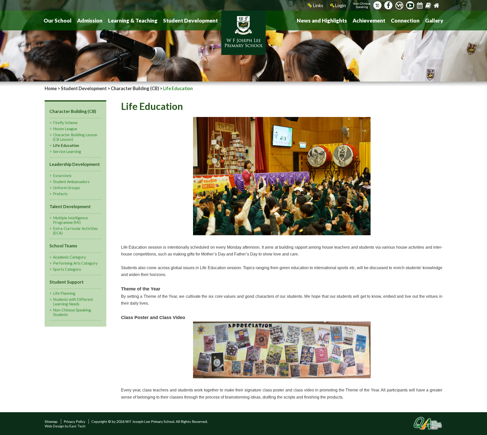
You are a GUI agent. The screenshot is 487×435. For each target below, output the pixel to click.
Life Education (66, 145)
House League (65, 128)
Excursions (62, 175)
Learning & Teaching (133, 20)
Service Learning (67, 151)
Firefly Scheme (65, 122)
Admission (89, 20)
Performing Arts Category (75, 263)
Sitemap (51, 421)
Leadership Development (74, 164)
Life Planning (64, 293)
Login (340, 5)
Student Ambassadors (71, 181)
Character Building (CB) (135, 88)
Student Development (190, 20)
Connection (405, 20)
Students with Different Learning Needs (73, 301)
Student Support (66, 282)
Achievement (369, 20)
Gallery (434, 20)
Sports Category (67, 269)
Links (317, 5)
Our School (58, 20)
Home (51, 88)
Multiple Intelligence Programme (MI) (70, 220)
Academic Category (69, 257)
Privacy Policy (74, 421)
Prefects (60, 193)
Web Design (54, 426)
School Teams (63, 245)
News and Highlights (322, 20)
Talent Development (70, 206)
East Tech (77, 426)
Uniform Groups (66, 187)
